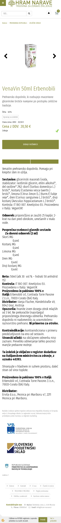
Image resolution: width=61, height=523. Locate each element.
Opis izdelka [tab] (16, 161)
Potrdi (42, 519)
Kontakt (23, 486)
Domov (4, 23)
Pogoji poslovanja (42, 491)
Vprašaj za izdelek (10, 117)
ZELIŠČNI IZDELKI (35, 23)
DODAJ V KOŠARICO (30, 144)
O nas (34, 486)
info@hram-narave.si (44, 507)
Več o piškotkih (53, 519)
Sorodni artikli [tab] (44, 161)
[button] (55, 56)
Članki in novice (48, 486)
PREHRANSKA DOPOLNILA (18, 23)
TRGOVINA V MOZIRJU (22, 491)
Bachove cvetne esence (41, 496)
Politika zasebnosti (20, 496)
